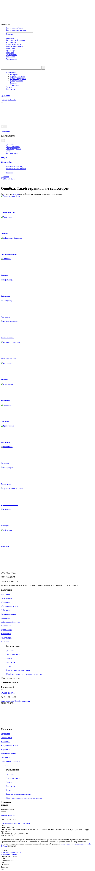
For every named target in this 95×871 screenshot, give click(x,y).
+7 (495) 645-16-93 (9, 100)
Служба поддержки (18, 79)
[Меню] (2, 102)
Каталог (4, 24)
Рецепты (13, 83)
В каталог (5, 177)
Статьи (8, 151)
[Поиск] (4, 126)
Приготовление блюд (14, 28)
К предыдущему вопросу (11, 852)
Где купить (14, 74)
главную (15, 194)
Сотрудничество (16, 81)
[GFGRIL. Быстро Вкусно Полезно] (24, 571)
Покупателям (11, 72)
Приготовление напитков (16, 30)
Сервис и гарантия (17, 77)
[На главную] (24, 22)
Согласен (11, 846)
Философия (14, 85)
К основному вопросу (9, 854)
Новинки (9, 34)
